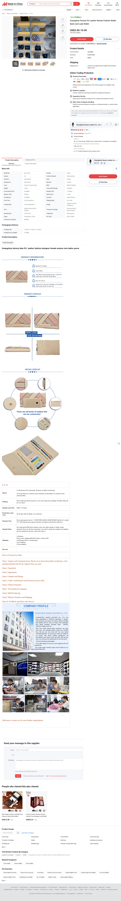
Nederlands (64, 889)
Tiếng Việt (103, 889)
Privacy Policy (88, 893)
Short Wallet (29, 863)
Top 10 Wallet (40, 877)
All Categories (8, 10)
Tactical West (64, 837)
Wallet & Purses (24, 13)
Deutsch (57, 889)
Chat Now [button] (108, 39)
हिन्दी (86, 889)
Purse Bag (40, 872)
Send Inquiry (82, 39)
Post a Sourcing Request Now (56, 776)
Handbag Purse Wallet (26, 877)
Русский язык (43, 889)
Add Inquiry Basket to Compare (34, 70)
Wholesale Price (63, 887)
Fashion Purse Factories (54, 872)
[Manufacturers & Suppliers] (12, 4)
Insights (108, 887)
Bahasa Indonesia (113, 889)
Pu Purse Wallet (104, 872)
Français (36, 889)
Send (18, 776)
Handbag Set (6, 843)
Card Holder (6, 863)
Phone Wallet (18, 863)
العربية (70, 889)
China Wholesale (52, 887)
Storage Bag (34, 837)
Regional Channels (83, 887)
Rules (117, 10)
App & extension (97, 10)
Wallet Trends (52, 877)
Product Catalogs (28, 833)
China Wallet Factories (9, 872)
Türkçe (97, 889)
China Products (24, 887)
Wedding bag (35, 843)
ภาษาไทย (91, 889)
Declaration (80, 893)
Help (86, 10)
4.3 (95, 163)
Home (3, 13)
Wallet (31, 13)
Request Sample (102, 43)
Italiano (51, 889)
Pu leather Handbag (8, 840)
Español (22, 889)
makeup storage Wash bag (68, 843)
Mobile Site (101, 887)
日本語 (81, 889)
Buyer (77, 10)
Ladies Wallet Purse (71, 872)
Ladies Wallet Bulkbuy (66, 877)
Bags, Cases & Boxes (12, 13)
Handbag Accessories (96, 840)
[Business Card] (116, 168)
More (3, 880)
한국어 (76, 889)
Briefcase (63, 840)
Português (29, 889)
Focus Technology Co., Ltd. (48, 893)
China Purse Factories (26, 872)
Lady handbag (94, 843)
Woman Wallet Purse (9, 877)
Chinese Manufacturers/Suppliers (38, 887)
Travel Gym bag (94, 837)
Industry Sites (72, 887)
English (16, 889)
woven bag (5, 837)
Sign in (117, 5)
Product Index (93, 887)
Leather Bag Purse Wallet (88, 872)
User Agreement (71, 893)
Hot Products (14, 887)
